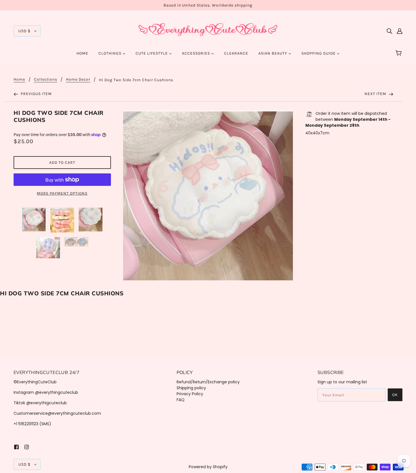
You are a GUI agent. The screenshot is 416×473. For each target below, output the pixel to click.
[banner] (208, 30)
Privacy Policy (190, 394)
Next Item (375, 93)
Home (19, 80)
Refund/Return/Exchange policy (208, 382)
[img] (389, 31)
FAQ (181, 400)
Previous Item (36, 93)
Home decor (78, 80)
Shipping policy (191, 388)
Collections (45, 80)
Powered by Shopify (208, 467)
